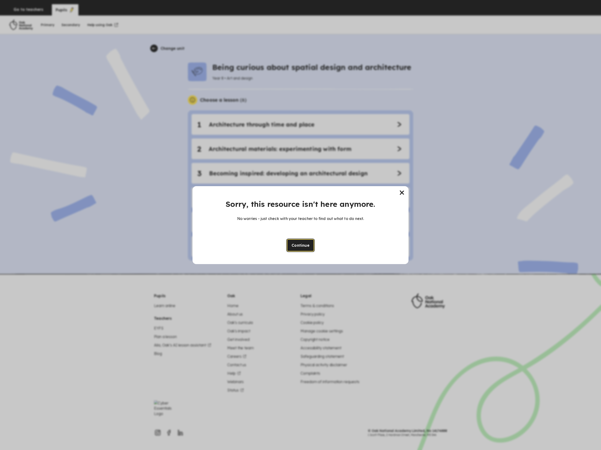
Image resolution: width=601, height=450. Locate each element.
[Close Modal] (402, 192)
